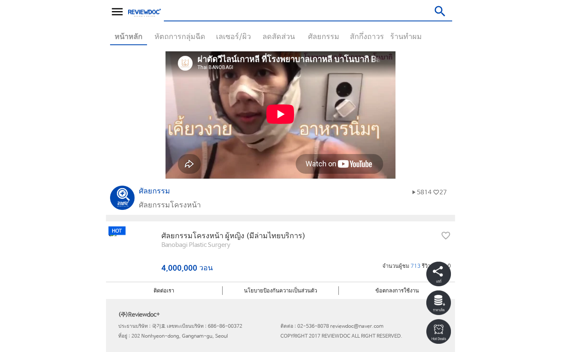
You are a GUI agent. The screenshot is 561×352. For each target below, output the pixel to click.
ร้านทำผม (406, 37)
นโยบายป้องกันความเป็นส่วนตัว (280, 291)
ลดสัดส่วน (278, 37)
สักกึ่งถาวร (367, 37)
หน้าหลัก (129, 37)
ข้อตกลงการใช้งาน (397, 291)
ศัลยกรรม (323, 37)
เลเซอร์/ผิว (233, 37)
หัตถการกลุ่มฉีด (179, 37)
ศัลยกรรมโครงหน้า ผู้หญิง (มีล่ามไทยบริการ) (233, 236)
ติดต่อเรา (164, 291)
